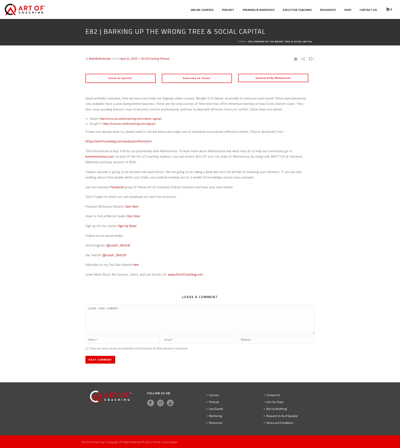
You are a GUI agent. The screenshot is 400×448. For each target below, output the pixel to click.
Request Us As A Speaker (282, 416)
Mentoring (215, 416)
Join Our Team (275, 402)
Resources (328, 10)
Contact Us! (368, 10)
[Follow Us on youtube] (170, 403)
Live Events (216, 409)
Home (241, 41)
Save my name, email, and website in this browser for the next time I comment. (139, 348)
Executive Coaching (297, 10)
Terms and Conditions (279, 422)
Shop (347, 10)
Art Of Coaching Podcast (155, 58)
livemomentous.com (99, 156)
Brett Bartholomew (99, 58)
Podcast (228, 10)
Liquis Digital (170, 442)
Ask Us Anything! (276, 409)
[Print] (295, 58)
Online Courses (202, 10)
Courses (214, 395)
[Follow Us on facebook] (150, 403)
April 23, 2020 (128, 58)
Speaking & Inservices (258, 10)
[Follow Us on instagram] (160, 403)
